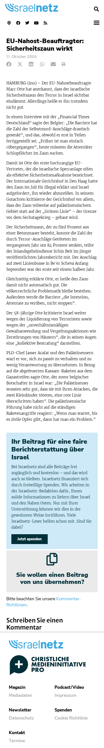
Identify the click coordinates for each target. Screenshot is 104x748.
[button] (96, 9)
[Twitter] (27, 23)
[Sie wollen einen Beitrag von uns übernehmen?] (52, 559)
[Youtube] (36, 23)
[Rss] (45, 23)
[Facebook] (18, 23)
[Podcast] (9, 23)
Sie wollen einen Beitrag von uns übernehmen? (52, 578)
